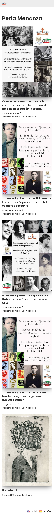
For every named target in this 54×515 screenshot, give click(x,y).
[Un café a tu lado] (27, 450)
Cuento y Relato (25, 495)
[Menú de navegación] (14, 3)
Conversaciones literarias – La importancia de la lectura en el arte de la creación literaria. (24, 105)
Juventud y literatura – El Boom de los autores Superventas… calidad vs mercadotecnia (26, 202)
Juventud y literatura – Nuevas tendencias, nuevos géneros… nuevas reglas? (24, 396)
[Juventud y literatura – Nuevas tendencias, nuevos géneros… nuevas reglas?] (27, 352)
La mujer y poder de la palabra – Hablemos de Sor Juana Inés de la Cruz (26, 299)
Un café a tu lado (14, 490)
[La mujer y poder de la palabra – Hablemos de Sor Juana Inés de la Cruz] (27, 255)
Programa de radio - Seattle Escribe (19, 117)
